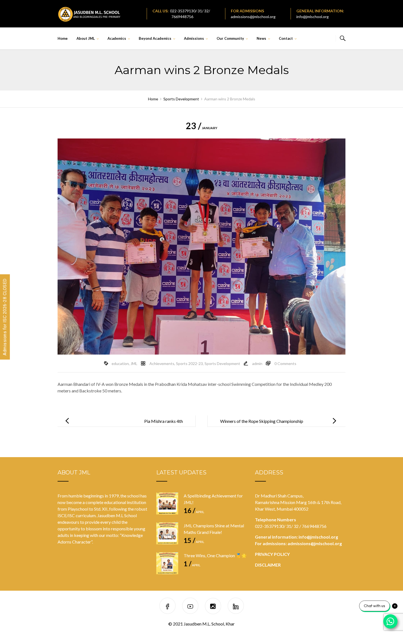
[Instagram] (212, 606)
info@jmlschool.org (312, 16)
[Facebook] (167, 606)
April (194, 512)
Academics (116, 38)
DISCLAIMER (268, 564)
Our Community (230, 38)
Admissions (194, 38)
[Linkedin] (236, 606)
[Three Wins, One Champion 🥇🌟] (167, 563)
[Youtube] (190, 606)
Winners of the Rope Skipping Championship (261, 421)
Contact (286, 38)
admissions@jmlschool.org (253, 16)
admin (257, 363)
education (120, 363)
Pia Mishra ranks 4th (163, 421)
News (261, 38)
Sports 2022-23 (189, 363)
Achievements (161, 363)
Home (63, 38)
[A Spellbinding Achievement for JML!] (167, 503)
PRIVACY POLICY (272, 554)
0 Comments (285, 363)
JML (133, 363)
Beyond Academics (155, 38)
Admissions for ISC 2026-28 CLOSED (4, 317)
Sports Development (222, 363)
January (201, 128)
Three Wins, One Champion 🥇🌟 (215, 555)
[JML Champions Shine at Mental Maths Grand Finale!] (167, 533)
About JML (85, 38)
